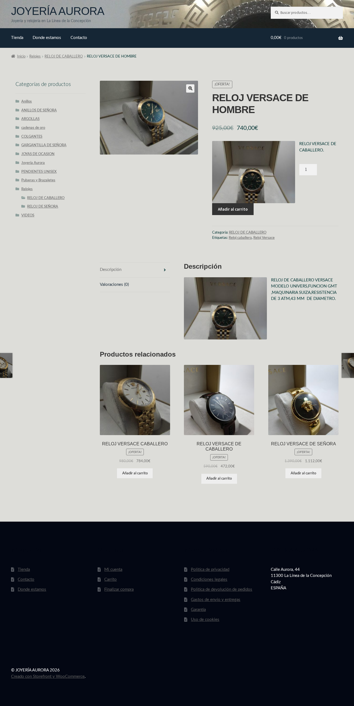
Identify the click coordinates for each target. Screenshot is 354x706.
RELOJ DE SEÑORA (42, 206)
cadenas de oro (33, 128)
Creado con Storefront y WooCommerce (48, 676)
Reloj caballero (240, 238)
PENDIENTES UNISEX (39, 172)
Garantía (198, 610)
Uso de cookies (205, 620)
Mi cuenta (113, 570)
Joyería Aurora (33, 163)
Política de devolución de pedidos (221, 589)
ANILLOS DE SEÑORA (39, 110)
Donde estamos (47, 38)
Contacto (79, 38)
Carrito (110, 579)
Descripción (110, 270)
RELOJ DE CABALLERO (64, 56)
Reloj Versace (264, 238)
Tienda (17, 38)
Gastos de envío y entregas (215, 600)
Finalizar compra (119, 589)
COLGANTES (31, 136)
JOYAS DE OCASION (37, 154)
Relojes (35, 56)
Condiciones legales (209, 579)
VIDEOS (27, 215)
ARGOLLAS (30, 119)
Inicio (21, 56)
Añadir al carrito (233, 209)
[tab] (135, 270)
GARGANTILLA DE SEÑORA (43, 145)
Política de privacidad (210, 570)
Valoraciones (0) (114, 285)
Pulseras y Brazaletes (38, 180)
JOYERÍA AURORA (57, 11)
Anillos (26, 101)
